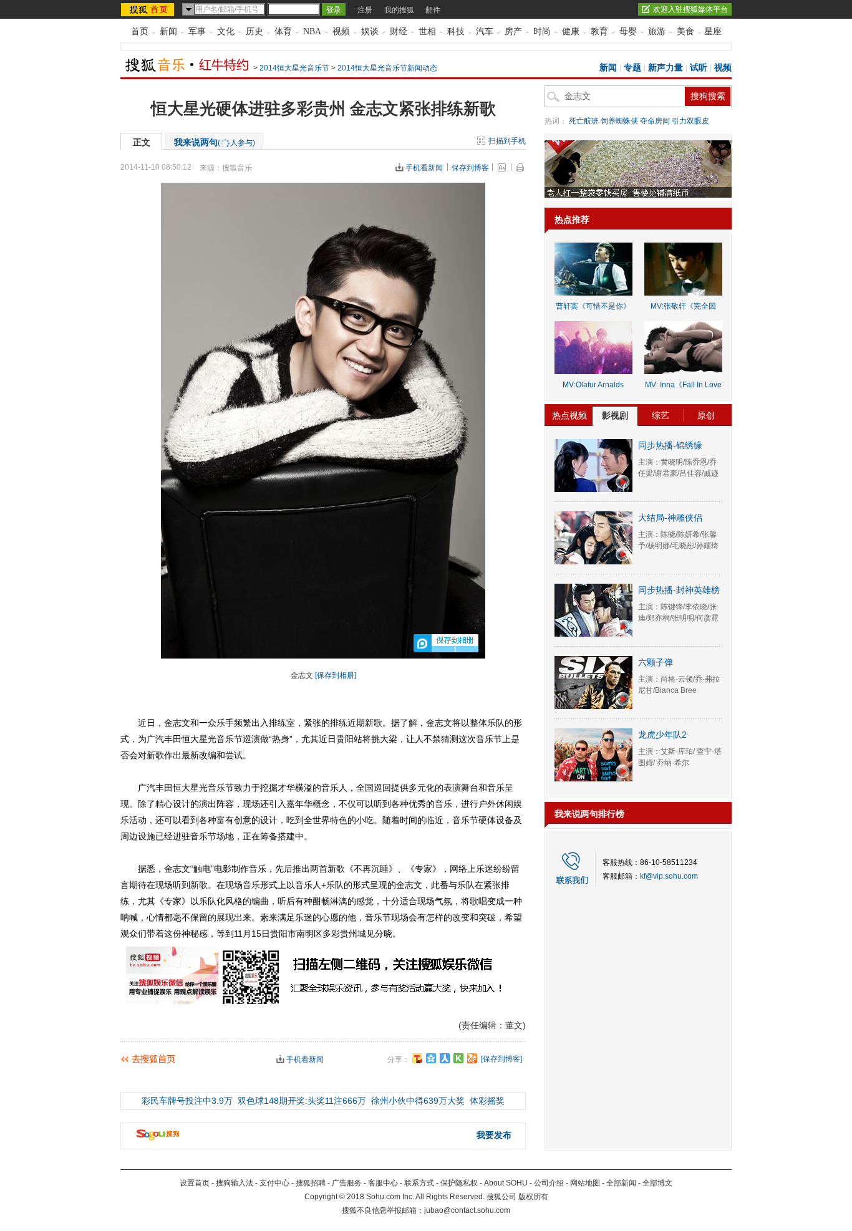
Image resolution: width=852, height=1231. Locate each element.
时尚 (542, 31)
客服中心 (383, 1183)
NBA (312, 31)
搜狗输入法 (234, 1183)
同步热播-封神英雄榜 (679, 590)
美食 (685, 31)
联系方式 (419, 1183)
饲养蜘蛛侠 (619, 121)
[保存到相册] (335, 675)
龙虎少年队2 (662, 735)
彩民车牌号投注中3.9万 (187, 1101)
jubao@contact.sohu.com (467, 1210)
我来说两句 (214, 142)
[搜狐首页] (149, 9)
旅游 (657, 31)
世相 (427, 31)
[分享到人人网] (445, 1058)
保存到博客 (470, 167)
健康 (570, 31)
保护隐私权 (459, 1183)
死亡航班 (584, 121)
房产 (513, 31)
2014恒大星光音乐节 (294, 68)
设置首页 (195, 1183)
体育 (283, 31)
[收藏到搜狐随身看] (458, 1058)
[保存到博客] (501, 1059)
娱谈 (370, 31)
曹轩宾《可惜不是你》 (593, 306)
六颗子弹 (655, 662)
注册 (364, 10)
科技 (456, 31)
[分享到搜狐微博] (417, 1058)
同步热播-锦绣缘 (670, 445)
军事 (197, 31)
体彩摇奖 (487, 1101)
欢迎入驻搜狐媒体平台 (690, 9)
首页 (139, 31)
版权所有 (533, 1196)
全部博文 (657, 1183)
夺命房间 (655, 121)
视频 (341, 31)
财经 (398, 31)
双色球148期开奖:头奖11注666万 (302, 1101)
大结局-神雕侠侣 (670, 518)
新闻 (168, 31)
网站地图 (585, 1183)
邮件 (432, 10)
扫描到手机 (507, 141)
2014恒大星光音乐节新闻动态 (387, 68)
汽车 (484, 31)
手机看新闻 (424, 167)
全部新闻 (621, 1183)
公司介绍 (549, 1183)
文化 (226, 31)
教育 (599, 31)
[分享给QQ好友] (431, 1058)
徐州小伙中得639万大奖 (418, 1101)
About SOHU (506, 1183)
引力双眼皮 (690, 121)
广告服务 (347, 1183)
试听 (698, 67)
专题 (632, 67)
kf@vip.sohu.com (669, 876)
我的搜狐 (399, 10)
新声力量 (665, 67)
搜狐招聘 (311, 1183)
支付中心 (274, 1183)
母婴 (628, 31)
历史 (254, 31)
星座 (713, 31)
